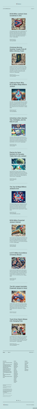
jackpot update (18, 213)
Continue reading (16, 72)
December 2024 (16, 363)
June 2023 (15, 378)
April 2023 (15, 380)
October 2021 (15, 381)
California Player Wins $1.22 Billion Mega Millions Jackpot (18, 84)
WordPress (32, 404)
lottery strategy (26, 367)
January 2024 (15, 372)
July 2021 (15, 382)
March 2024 (15, 370)
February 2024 (15, 371)
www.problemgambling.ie (5, 392)
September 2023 (16, 376)
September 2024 (16, 366)
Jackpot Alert (14, 312)
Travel (25, 368)
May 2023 (15, 379)
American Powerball (13, 246)
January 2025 (15, 362)
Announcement (26, 362)
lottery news (14, 75)
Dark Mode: (34, 408)
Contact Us (32, 8)
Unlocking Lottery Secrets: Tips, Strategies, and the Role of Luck (18, 119)
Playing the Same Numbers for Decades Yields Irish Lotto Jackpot (18, 154)
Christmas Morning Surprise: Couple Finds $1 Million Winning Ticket (18, 49)
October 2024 (15, 365)
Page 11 (9, 352)
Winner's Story (17, 75)
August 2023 (15, 377)
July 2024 (15, 368)
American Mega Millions (14, 111)
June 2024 (15, 369)
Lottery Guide (26, 365)
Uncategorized (26, 369)
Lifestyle (26, 364)
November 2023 (16, 374)
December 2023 (16, 373)
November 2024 (16, 364)
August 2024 (15, 367)
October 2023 (15, 375)
